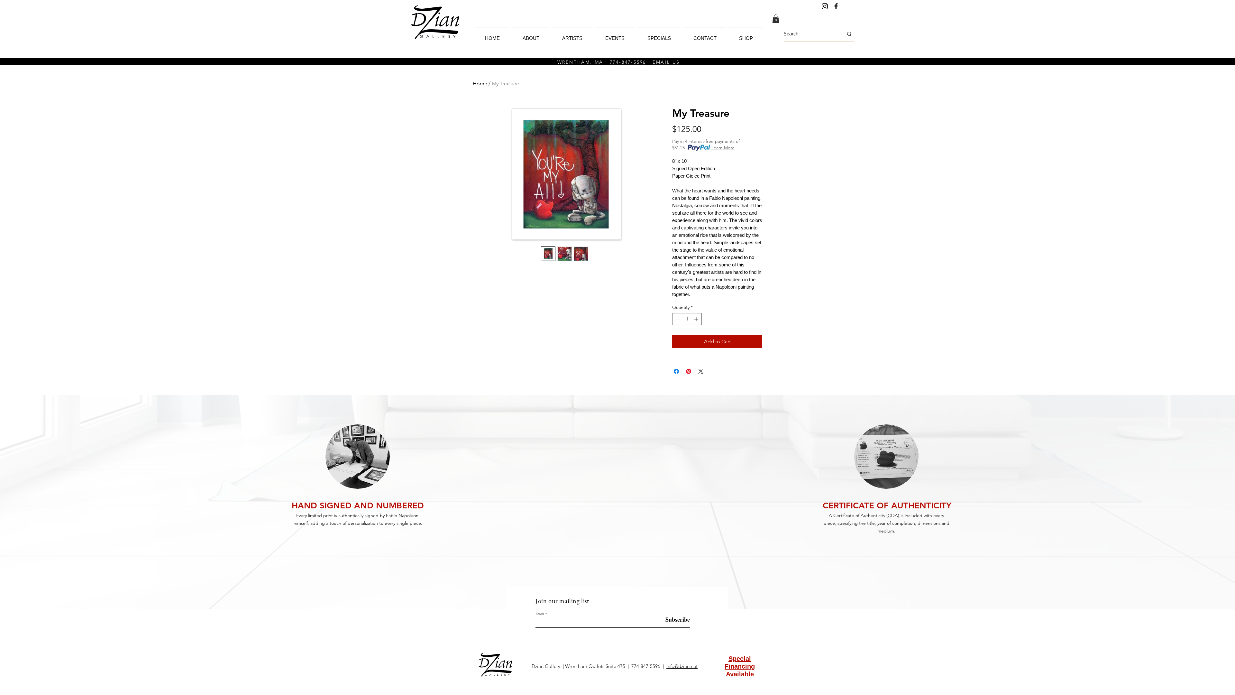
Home (480, 83)
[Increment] (697, 319)
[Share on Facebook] (676, 371)
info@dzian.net (682, 666)
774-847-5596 (628, 62)
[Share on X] (701, 371)
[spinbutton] (687, 319)
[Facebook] (836, 6)
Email (539, 614)
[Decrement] (677, 319)
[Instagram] (825, 6)
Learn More (723, 148)
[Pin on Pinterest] (688, 371)
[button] (775, 18)
